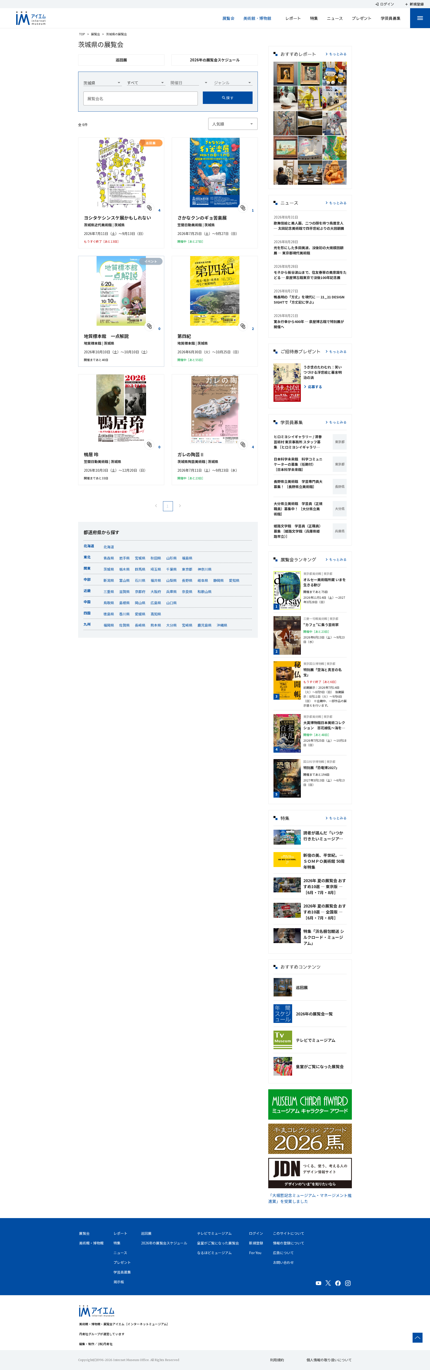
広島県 (156, 602)
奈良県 (187, 591)
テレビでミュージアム (315, 1040)
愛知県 (234, 580)
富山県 (124, 580)
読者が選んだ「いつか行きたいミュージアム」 (325, 836)
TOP (82, 34)
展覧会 (228, 18)
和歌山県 (205, 591)
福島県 (187, 557)
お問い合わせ (283, 1262)
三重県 (109, 591)
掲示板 (118, 1281)
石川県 (140, 580)
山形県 (171, 557)
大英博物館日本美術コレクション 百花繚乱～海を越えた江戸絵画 (324, 725)
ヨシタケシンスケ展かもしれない (117, 217)
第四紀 (184, 336)
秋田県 (156, 557)
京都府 (140, 591)
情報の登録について (288, 1242)
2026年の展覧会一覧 (314, 1014)
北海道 (89, 545)
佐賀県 (124, 625)
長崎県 (140, 625)
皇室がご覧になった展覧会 (320, 1066)
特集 (314, 18)
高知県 (156, 613)
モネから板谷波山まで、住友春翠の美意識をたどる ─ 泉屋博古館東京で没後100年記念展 (310, 275)
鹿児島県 (205, 625)
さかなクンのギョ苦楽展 (202, 217)
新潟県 (109, 580)
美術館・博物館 (257, 18)
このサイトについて (288, 1233)
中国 (87, 601)
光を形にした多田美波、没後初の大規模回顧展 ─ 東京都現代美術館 (308, 250)
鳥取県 (109, 602)
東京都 (187, 569)
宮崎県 (187, 625)
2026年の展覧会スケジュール (164, 1242)
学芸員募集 (391, 18)
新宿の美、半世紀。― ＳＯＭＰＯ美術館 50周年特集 (324, 861)
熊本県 (156, 625)
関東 (87, 568)
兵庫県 (171, 591)
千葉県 (171, 569)
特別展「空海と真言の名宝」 (322, 672)
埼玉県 (156, 569)
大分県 (171, 625)
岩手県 (124, 557)
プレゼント (362, 18)
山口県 (171, 602)
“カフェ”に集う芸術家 (321, 624)
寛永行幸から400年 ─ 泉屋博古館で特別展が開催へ (309, 324)
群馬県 (140, 569)
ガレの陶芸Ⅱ (190, 454)
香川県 (124, 613)
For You (255, 1252)
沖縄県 (222, 625)
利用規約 (277, 1359)
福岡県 (109, 625)
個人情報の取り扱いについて (329, 1359)
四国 (87, 612)
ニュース (335, 18)
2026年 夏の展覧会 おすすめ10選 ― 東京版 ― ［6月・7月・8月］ (324, 886)
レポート (293, 18)
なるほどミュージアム (214, 1252)
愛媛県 (140, 613)
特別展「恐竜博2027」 (321, 767)
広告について (283, 1252)
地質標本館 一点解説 (106, 336)
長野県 (187, 580)
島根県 (124, 602)
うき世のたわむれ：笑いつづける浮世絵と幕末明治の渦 (322, 372)
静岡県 (218, 580)
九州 (87, 624)
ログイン (256, 1233)
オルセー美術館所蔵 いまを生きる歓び (324, 582)
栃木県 (124, 569)
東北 (87, 556)
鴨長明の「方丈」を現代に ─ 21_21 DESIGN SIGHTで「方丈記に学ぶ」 (309, 299)
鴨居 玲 (91, 454)
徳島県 (109, 613)
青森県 (109, 557)
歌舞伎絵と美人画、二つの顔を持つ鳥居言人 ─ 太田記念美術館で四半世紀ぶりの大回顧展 (309, 226)
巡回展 (302, 987)
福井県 (156, 580)
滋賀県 (124, 591)
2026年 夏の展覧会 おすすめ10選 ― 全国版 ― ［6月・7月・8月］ (324, 912)
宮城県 (140, 557)
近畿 (87, 590)
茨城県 (109, 569)
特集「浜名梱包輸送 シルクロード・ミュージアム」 (323, 937)
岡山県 (140, 602)
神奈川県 (205, 569)
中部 (87, 579)
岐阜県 (203, 580)
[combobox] (102, 81)
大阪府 (156, 591)
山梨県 (171, 580)
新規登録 (256, 1242)
